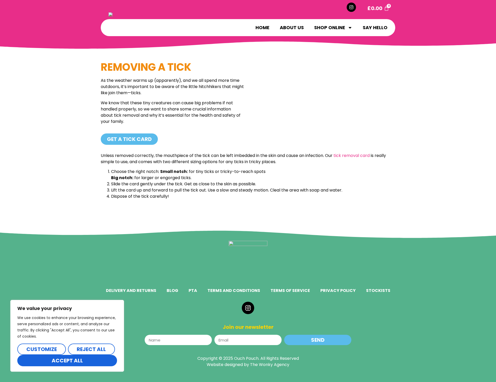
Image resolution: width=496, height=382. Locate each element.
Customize (41, 349)
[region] (67, 336)
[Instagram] (351, 7)
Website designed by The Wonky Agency (248, 365)
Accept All (67, 360)
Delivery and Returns (131, 290)
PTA (193, 290)
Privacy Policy (338, 290)
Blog (172, 290)
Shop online (329, 27)
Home (262, 27)
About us (292, 27)
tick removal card (352, 155)
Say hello (375, 27)
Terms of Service (290, 290)
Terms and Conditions (233, 290)
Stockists (378, 290)
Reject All (91, 349)
